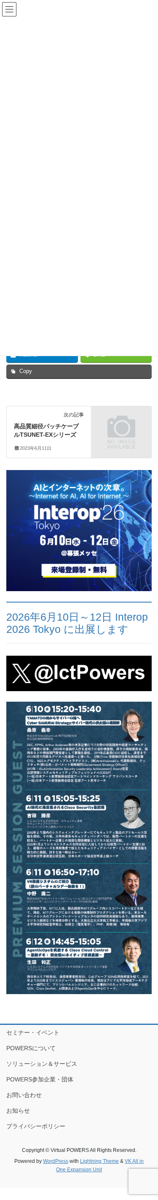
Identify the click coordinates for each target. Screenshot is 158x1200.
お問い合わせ (24, 1095)
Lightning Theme (99, 1161)
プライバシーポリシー (35, 1126)
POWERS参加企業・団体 (39, 1079)
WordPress (55, 1161)
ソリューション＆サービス (41, 1063)
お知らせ (18, 1110)
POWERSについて (31, 1048)
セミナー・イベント (32, 1032)
